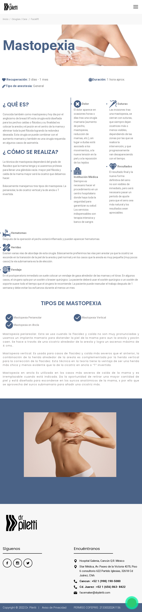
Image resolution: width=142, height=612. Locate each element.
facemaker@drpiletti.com (95, 592)
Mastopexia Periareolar (27, 317)
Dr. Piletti (30, 607)
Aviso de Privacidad (54, 607)
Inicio (6, 19)
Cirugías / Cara (20, 19)
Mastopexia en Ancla (26, 325)
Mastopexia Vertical (93, 317)
